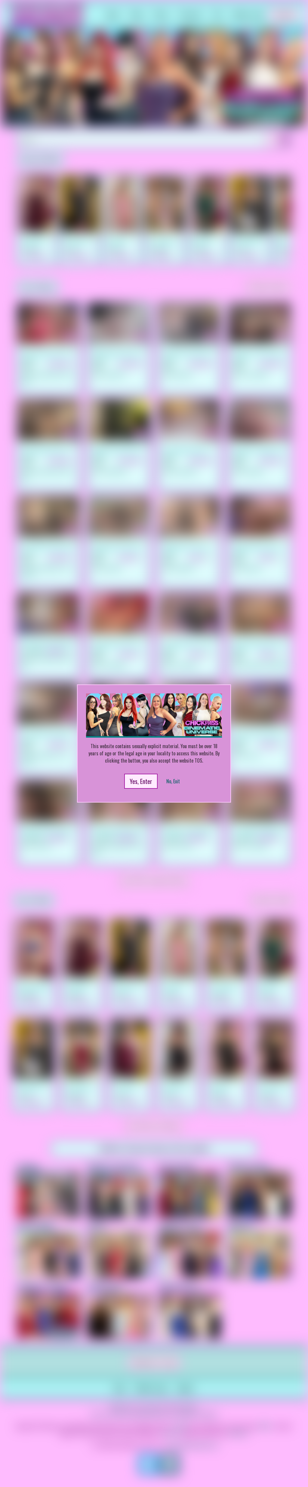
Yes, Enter (141, 781)
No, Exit (173, 781)
